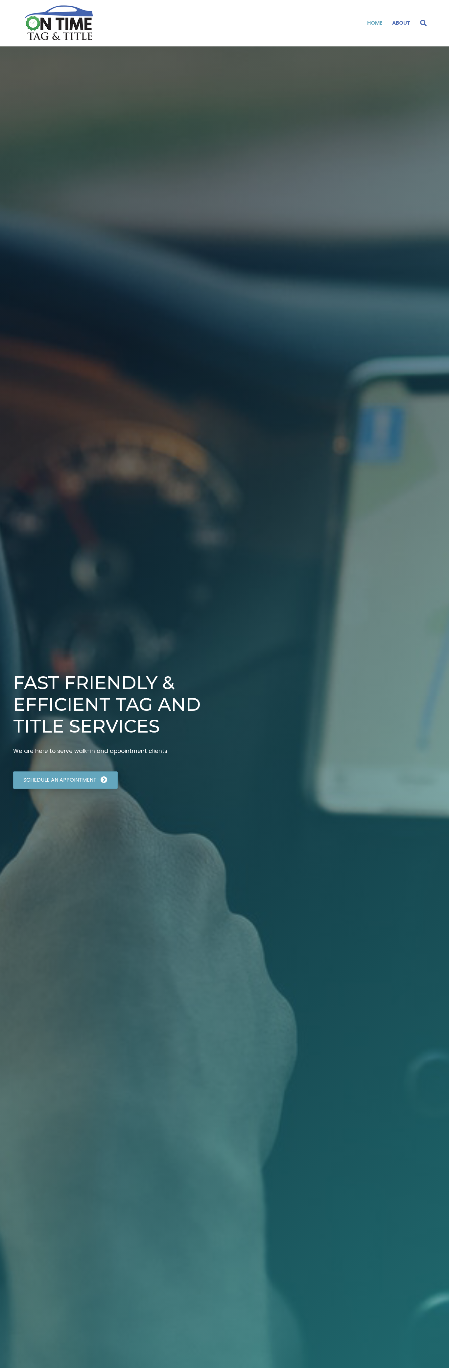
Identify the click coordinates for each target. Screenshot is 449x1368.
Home (374, 23)
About (401, 23)
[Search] (421, 23)
